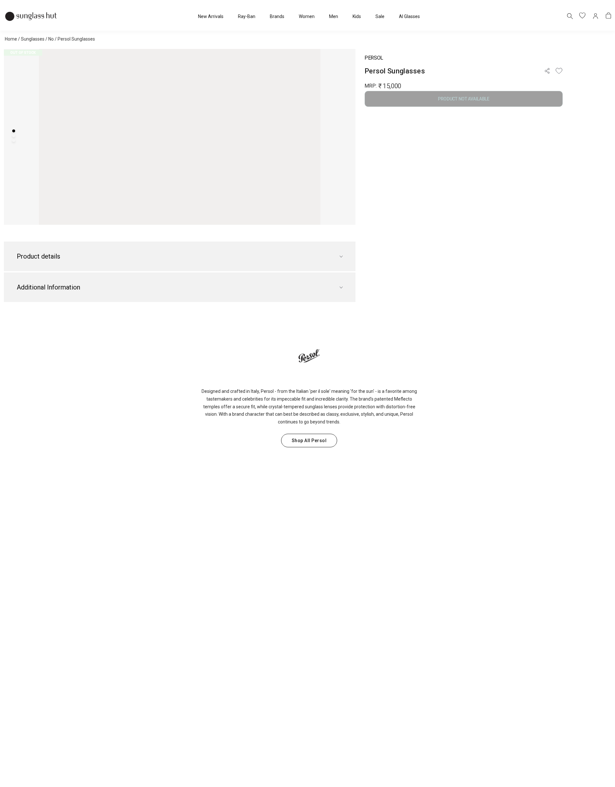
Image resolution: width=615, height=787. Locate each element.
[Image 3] (13, 140)
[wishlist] (583, 16)
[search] (569, 15)
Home (11, 39)
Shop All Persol (309, 440)
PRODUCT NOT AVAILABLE (463, 98)
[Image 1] (13, 130)
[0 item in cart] (608, 16)
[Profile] (596, 16)
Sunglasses (32, 39)
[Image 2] (13, 135)
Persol (373, 58)
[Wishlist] (559, 71)
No (51, 39)
